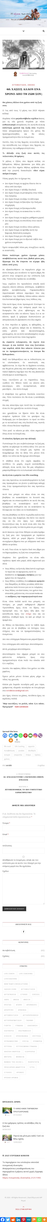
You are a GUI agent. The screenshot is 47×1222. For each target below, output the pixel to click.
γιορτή (7, 1025)
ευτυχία (7, 755)
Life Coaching (19, 746)
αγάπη (19, 1005)
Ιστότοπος (7, 845)
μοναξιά (20, 1057)
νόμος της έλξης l (13, 1062)
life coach (7, 746)
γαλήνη (29, 1020)
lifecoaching (10, 979)
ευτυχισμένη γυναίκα (26, 1046)
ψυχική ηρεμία (11, 1077)
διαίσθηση (33, 1025)
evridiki (9, 765)
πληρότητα (33, 1062)
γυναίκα (21, 751)
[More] (11, 740)
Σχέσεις (31, 85)
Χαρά (6, 999)
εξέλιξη (8, 1036)
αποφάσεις (32, 1005)
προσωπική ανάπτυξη (14, 1067)
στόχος (8, 1072)
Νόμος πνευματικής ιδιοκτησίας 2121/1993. (22, 1177)
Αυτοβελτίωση (19, 85)
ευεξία (26, 1041)
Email (6, 834)
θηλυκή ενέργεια (12, 1051)
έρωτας (8, 1005)
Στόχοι (28, 755)
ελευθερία (32, 751)
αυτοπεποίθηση (30, 1015)
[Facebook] (5, 735)
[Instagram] (35, 735)
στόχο (28, 613)
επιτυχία (37, 1036)
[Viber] (40, 735)
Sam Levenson (21, 706)
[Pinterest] (25, 735)
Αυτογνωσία (10, 994)
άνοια (16, 999)
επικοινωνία (22, 1036)
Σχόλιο (6, 871)
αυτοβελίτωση (11, 1015)
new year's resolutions (16, 984)
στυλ (32, 1067)
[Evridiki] (23, 11)
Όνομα (6, 823)
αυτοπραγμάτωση (13, 1020)
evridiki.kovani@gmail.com (17, 690)
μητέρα (8, 1057)
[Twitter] (11, 735)
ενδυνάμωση (24, 1031)
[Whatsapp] (20, 735)
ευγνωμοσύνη (11, 1041)
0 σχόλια (41, 765)
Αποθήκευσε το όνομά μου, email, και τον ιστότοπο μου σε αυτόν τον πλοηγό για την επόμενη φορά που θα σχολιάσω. (22, 863)
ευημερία (37, 1041)
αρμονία (31, 746)
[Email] (30, 735)
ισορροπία (18, 755)
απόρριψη (9, 1010)
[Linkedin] (16, 735)
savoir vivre (10, 989)
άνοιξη (27, 999)
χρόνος (7, 759)
